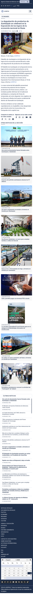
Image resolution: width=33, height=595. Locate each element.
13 (18, 570)
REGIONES (4, 516)
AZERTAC (17, 56)
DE (8, 5)
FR (9, 5)
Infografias (4, 532)
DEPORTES (4, 525)
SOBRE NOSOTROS (6, 541)
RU (3, 5)
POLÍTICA (3, 512)
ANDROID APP (5, 554)
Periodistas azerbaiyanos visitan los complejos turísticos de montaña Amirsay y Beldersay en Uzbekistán (15, 490)
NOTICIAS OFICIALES (6, 508)
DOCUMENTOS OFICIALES (8, 510)
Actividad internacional (9, 543)
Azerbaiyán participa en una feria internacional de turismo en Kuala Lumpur (16, 427)
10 (5, 570)
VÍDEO (2, 534)
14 (22, 570)
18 (9, 573)
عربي (14, 5)
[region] (17, 450)
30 (30, 575)
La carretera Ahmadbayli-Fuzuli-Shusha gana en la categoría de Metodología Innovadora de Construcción (16, 328)
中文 (18, 5)
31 (5, 578)
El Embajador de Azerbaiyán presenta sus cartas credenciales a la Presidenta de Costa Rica (16, 454)
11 (9, 570)
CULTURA (3, 520)
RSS (2, 552)
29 (26, 575)
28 (22, 575)
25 (9, 575)
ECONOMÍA (5, 16)
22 (26, 573)
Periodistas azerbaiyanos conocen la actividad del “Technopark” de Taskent (16, 388)
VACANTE (3, 547)
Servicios (4, 545)
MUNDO (3, 528)
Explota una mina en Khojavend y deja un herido (16, 460)
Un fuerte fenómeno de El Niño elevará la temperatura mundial (13, 413)
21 (22, 573)
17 (5, 573)
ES (11, 5)
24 (5, 575)
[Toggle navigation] (30, 11)
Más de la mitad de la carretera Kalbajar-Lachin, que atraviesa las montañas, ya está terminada (15, 433)
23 (30, 573)
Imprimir (14, 31)
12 (13, 570)
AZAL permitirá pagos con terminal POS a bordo (15, 298)
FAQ (2, 550)
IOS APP (3, 556)
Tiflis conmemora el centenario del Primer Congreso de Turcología (14, 420)
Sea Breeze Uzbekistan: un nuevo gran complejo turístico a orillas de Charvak (15, 239)
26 (13, 575)
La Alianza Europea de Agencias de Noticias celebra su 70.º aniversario (15, 498)
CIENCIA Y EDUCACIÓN (7, 523)
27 (18, 575)
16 (30, 570)
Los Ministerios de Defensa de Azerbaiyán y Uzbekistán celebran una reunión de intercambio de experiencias (15, 475)
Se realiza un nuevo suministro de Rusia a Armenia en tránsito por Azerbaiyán (16, 358)
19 (13, 573)
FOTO (2, 536)
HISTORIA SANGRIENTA (7, 530)
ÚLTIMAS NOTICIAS (9, 396)
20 (18, 573)
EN (5, 5)
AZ (1, 5)
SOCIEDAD (4, 518)
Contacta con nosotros (8, 539)
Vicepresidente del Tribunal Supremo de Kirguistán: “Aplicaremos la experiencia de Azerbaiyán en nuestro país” (14, 467)
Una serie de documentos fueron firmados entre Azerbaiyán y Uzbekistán (15, 151)
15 (26, 570)
